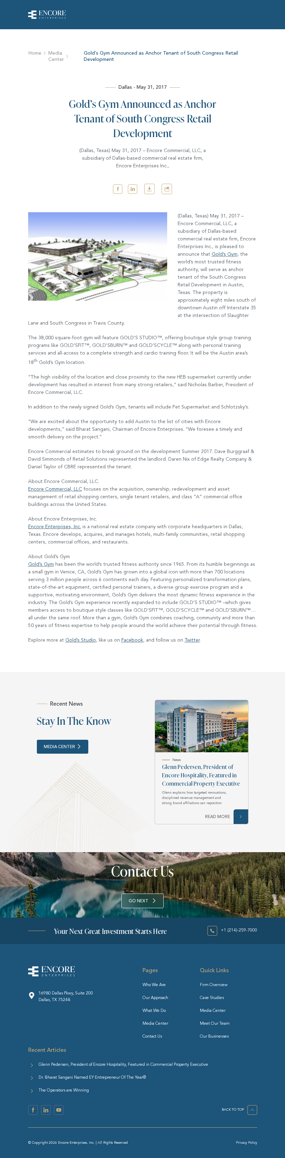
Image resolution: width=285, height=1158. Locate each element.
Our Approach (155, 998)
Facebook (132, 640)
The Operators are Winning (64, 1090)
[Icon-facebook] (33, 1110)
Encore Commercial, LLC (55, 489)
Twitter (192, 640)
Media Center (56, 56)
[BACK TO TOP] (252, 1110)
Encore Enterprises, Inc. (54, 526)
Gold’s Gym (224, 254)
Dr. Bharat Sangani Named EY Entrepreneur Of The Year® (92, 1078)
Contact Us (152, 1036)
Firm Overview (214, 985)
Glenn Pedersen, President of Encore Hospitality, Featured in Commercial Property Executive (201, 774)
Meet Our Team (215, 1024)
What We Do (154, 1011)
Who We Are (154, 985)
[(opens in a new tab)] (201, 726)
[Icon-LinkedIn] (46, 1110)
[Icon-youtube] (59, 1110)
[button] (117, 189)
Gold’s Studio (80, 640)
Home (34, 53)
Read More (217, 816)
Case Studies (212, 998)
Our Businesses (214, 1036)
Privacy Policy (246, 1142)
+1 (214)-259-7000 (239, 930)
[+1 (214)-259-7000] (212, 931)
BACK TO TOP (233, 1109)
